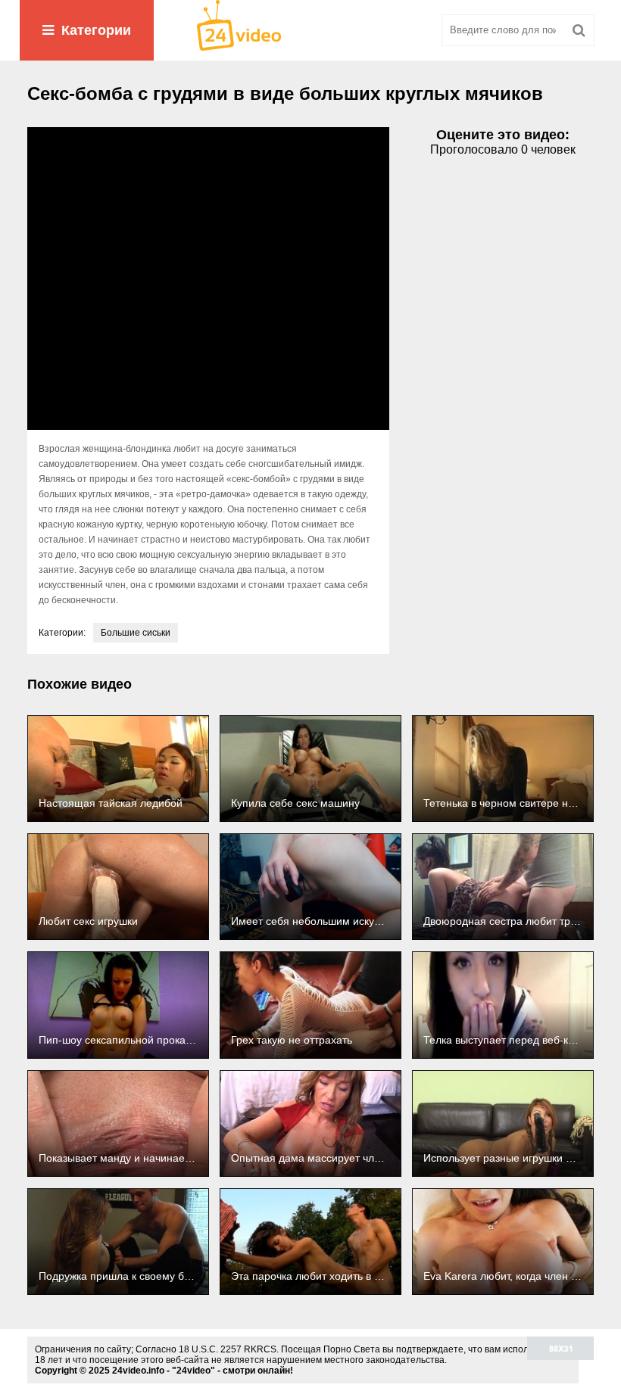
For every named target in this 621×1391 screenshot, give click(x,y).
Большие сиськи (135, 632)
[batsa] (310, 30)
